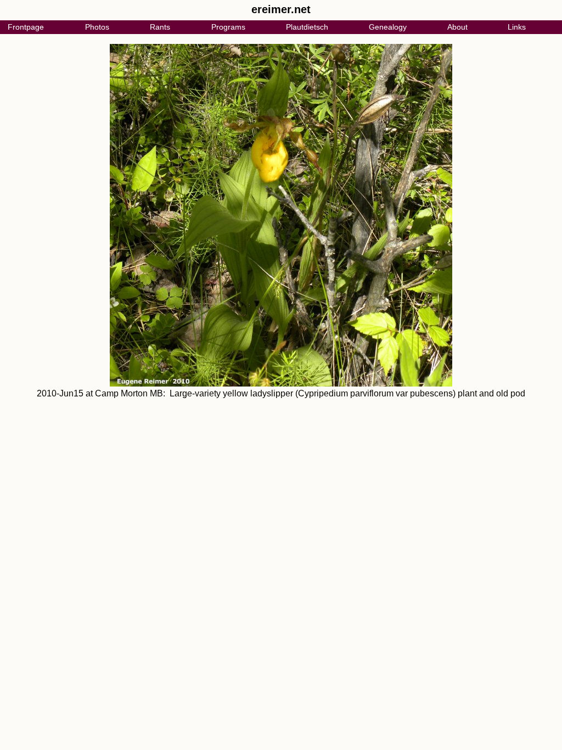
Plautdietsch (307, 27)
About (457, 27)
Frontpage (26, 27)
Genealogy (388, 27)
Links (517, 27)
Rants (160, 27)
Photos (97, 27)
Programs (228, 27)
